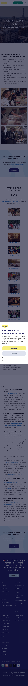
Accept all (14, 348)
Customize (14, 359)
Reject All (14, 353)
